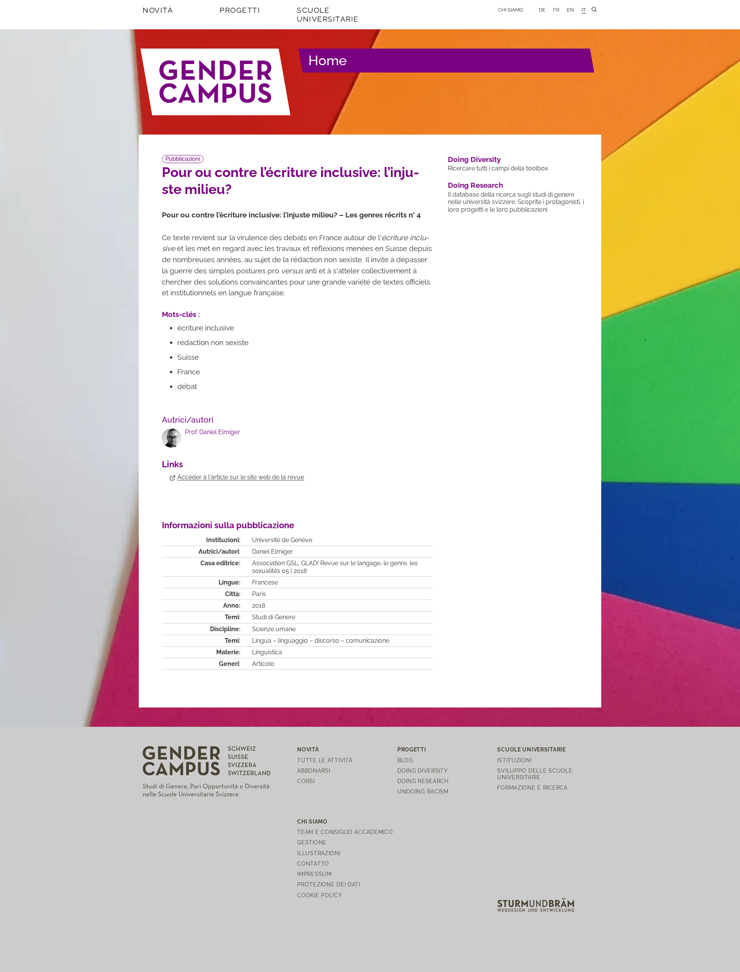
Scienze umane (274, 629)
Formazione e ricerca (532, 787)
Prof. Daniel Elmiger (212, 432)
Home (327, 60)
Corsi (306, 781)
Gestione (312, 842)
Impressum (314, 874)
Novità (158, 10)
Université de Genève (282, 540)
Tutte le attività (324, 760)
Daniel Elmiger (272, 551)
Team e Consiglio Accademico (345, 832)
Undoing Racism (423, 791)
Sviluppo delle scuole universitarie (534, 773)
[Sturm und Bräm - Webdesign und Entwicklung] (535, 904)
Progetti (240, 10)
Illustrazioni (318, 853)
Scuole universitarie (328, 14)
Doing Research (475, 185)
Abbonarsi (313, 770)
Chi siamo (510, 10)
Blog (405, 760)
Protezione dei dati (328, 884)
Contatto (313, 863)
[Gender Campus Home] (216, 82)
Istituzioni (514, 760)
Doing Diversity (474, 159)
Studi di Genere (273, 617)
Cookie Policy (319, 895)
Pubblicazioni (182, 158)
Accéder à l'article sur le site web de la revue (240, 477)
